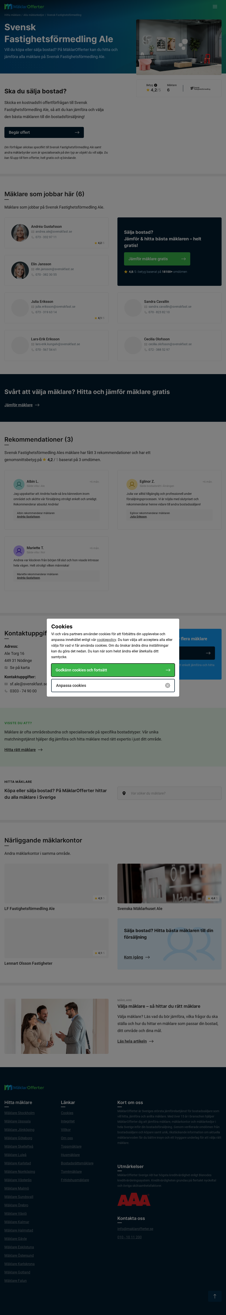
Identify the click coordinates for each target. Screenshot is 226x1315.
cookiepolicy (106, 640)
